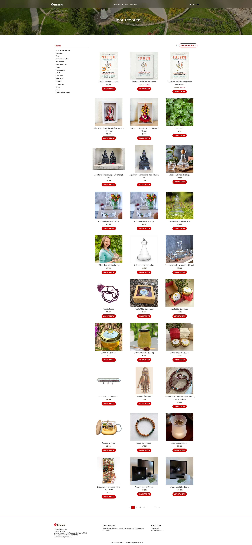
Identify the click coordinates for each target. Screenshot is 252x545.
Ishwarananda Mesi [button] (62, 59)
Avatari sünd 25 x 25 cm (179, 487)
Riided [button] (58, 87)
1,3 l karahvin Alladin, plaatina (108, 265)
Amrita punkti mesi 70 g (179, 353)
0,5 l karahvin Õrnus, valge (144, 265)
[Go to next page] (159, 507)
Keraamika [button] (59, 76)
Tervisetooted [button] (60, 70)
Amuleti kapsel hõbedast (108, 397)
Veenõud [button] (59, 81)
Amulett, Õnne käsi (144, 397)
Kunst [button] (58, 90)
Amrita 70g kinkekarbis (179, 309)
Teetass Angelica (108, 443)
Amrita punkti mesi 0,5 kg (144, 353)
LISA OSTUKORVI (108, 89)
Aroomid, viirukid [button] (61, 64)
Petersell (179, 128)
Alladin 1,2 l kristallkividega (179, 175)
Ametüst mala (108, 309)
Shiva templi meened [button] (63, 50)
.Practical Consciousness (108, 82)
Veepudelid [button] (60, 84)
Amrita (169, 291)
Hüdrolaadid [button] (60, 62)
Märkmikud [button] (59, 78)
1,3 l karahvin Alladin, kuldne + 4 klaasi (179, 265)
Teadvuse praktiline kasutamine (144, 82)
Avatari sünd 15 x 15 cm (144, 487)
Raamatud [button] (59, 53)
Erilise (176, 291)
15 (155, 507)
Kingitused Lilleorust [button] (63, 93)
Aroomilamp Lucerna (179, 443)
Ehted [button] (58, 73)
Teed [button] (57, 56)
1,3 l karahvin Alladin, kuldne (108, 221)
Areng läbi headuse (144, 443)
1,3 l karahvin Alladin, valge (144, 221)
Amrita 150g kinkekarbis (144, 309)
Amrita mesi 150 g (108, 353)
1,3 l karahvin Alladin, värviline (179, 221)
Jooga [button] (58, 67)
